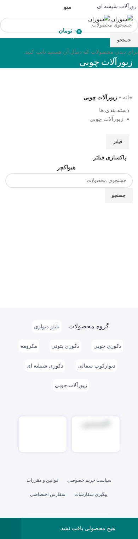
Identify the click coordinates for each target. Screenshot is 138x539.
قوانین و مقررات (42, 480)
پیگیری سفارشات (91, 494)
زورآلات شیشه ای (116, 6)
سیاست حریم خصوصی (89, 480)
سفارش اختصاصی (47, 494)
